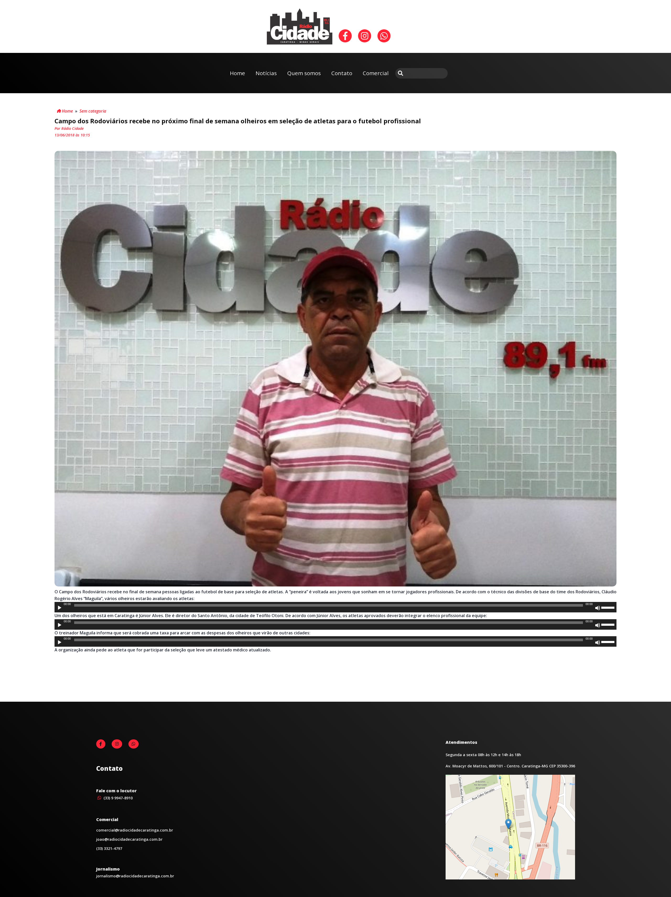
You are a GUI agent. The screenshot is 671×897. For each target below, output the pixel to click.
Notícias (266, 73)
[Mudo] (597, 608)
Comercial (376, 73)
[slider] (608, 607)
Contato (341, 73)
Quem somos (304, 73)
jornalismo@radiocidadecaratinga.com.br (135, 875)
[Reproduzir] (59, 608)
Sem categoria (92, 111)
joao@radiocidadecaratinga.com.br (129, 839)
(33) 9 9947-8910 (117, 797)
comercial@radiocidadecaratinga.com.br (134, 830)
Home (237, 73)
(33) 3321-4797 (109, 848)
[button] (508, 824)
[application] (335, 607)
